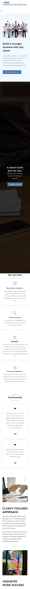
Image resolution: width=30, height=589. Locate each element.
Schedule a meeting (15, 184)
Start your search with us (12, 72)
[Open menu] (1, 11)
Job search (14, 341)
